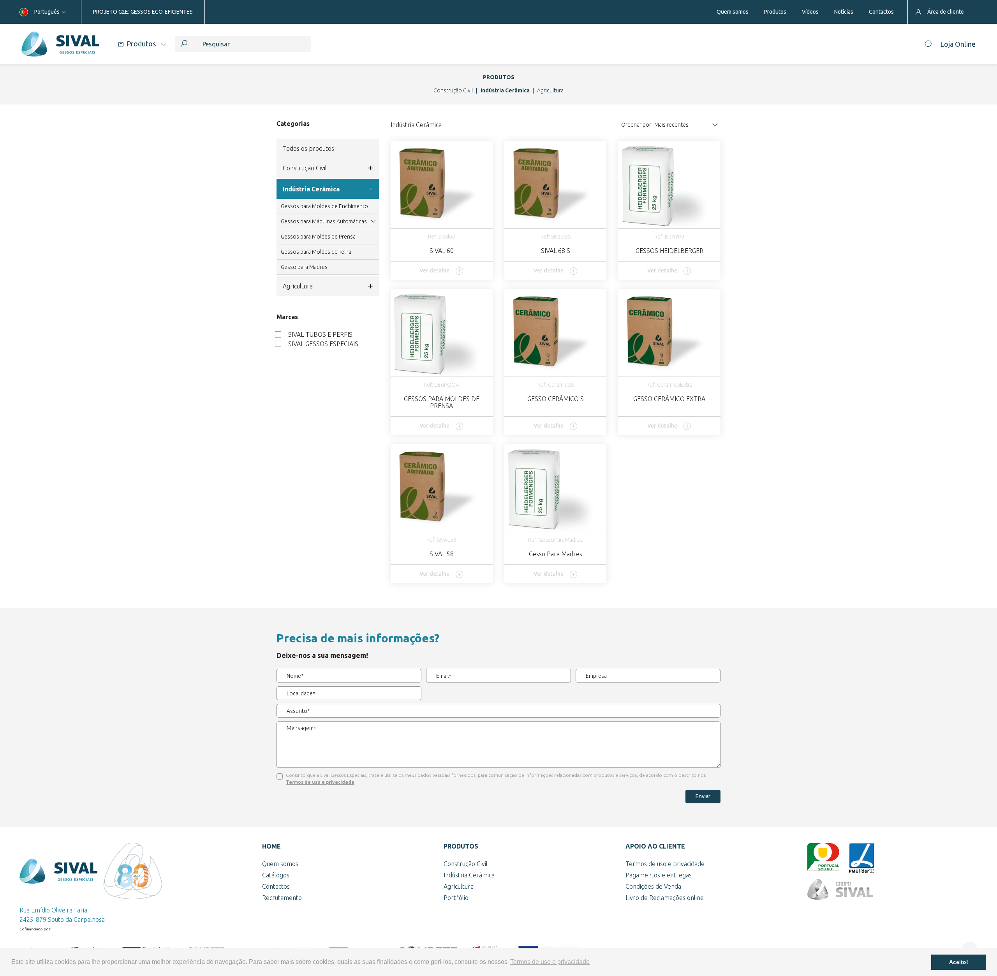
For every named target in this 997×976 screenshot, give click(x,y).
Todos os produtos (308, 148)
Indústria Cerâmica (505, 90)
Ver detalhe (434, 270)
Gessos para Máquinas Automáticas (324, 221)
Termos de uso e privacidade (320, 782)
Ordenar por (636, 125)
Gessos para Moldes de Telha (316, 252)
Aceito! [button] (958, 962)
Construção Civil (453, 90)
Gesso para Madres (304, 267)
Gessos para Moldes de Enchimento (324, 206)
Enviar (703, 796)
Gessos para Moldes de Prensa (318, 236)
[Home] (60, 44)
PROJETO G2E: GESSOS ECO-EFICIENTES (143, 12)
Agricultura (550, 90)
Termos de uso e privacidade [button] (550, 961)
